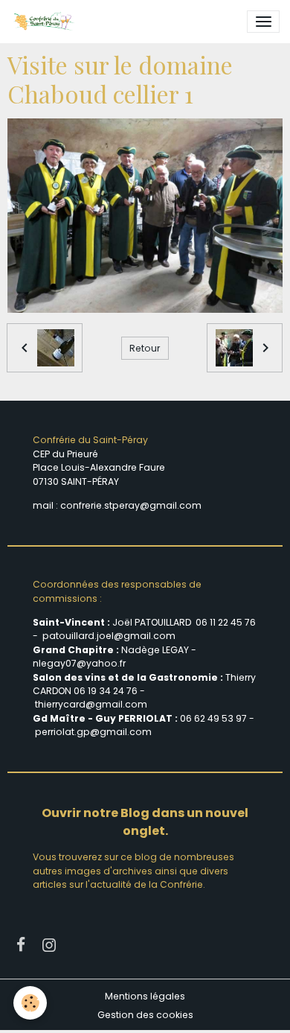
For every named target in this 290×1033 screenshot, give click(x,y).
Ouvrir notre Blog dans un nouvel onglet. (145, 821)
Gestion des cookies (145, 1014)
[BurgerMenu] (263, 21)
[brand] (46, 21)
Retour (144, 348)
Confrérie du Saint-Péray (90, 439)
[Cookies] (30, 1003)
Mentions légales (145, 996)
